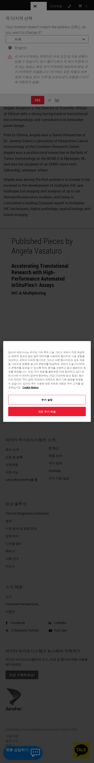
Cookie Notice (31, 387)
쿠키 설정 (47, 399)
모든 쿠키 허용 (47, 411)
